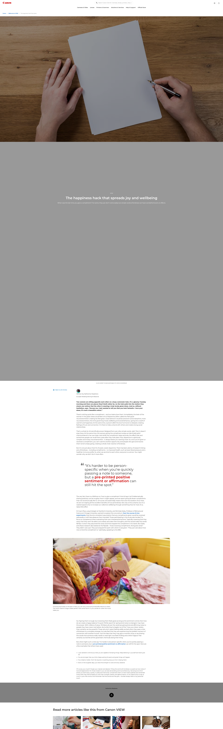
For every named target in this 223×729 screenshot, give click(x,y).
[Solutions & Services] (124, 7)
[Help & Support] (136, 7)
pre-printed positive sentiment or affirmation (107, 479)
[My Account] (214, 3)
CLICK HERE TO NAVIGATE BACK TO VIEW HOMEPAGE (111, 383)
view (111, 193)
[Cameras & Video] (88, 7)
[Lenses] (95, 7)
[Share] (111, 695)
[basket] (218, 3)
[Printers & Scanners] (109, 7)
